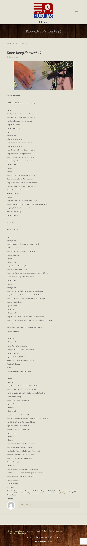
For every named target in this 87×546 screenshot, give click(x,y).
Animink (49, 541)
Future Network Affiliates (17, 533)
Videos (51, 531)
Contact (59, 531)
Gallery (44, 531)
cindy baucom (25, 504)
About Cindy (36, 531)
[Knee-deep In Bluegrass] (43, 10)
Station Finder (19, 531)
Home (10, 531)
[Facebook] (40, 22)
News (28, 531)
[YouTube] (46, 22)
